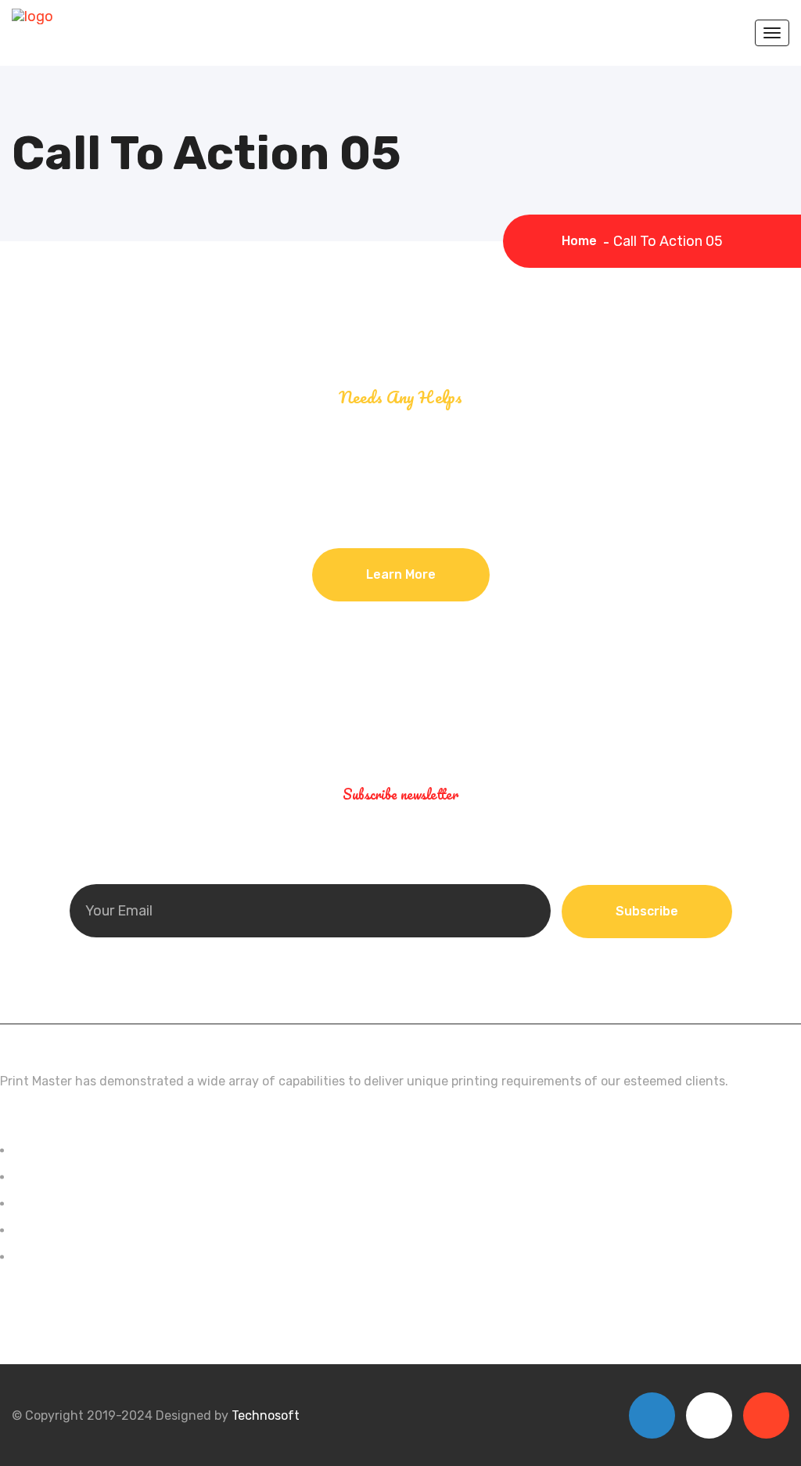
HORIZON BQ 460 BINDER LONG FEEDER (127, 1176)
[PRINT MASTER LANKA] (32, 15)
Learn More (401, 574)
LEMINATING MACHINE (76, 1256)
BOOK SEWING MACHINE (81, 1229)
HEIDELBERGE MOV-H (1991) (92, 1150)
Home (582, 240)
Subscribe (647, 911)
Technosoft (266, 1415)
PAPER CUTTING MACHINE (87, 1203)
